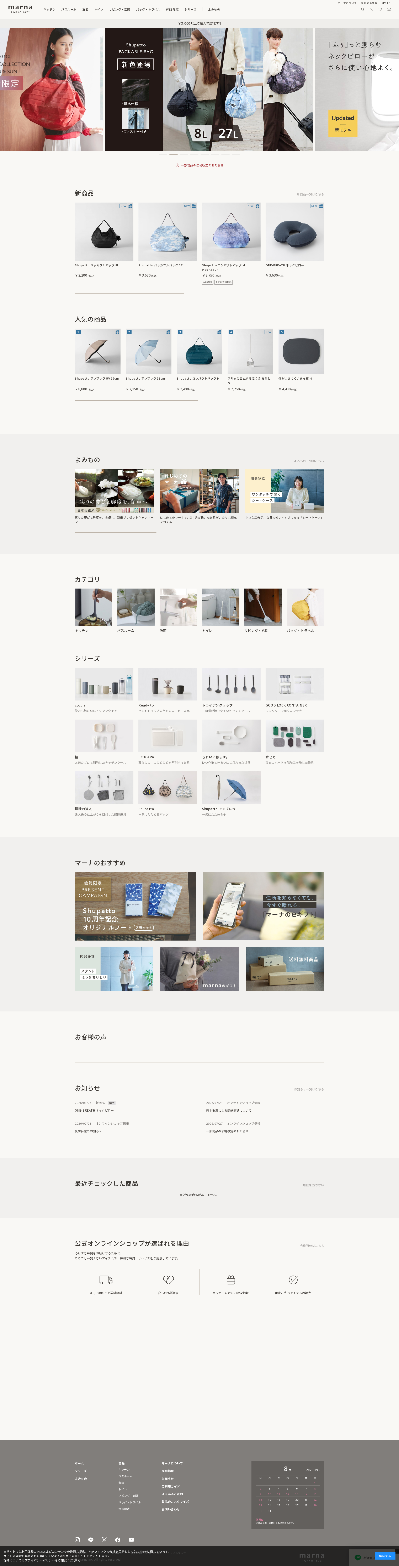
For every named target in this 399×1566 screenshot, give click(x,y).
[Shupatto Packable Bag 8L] (104, 232)
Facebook (117, 1540)
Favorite (380, 9)
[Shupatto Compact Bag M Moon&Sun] (231, 232)
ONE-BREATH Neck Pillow (285, 265)
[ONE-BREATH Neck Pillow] (295, 232)
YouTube (131, 1540)
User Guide (182, 1486)
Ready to (146, 717)
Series (223, 9)
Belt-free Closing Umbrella (224, 829)
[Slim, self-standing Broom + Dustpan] (250, 351)
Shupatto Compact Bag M (196, 378)
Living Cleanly (213, 773)
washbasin (90, 9)
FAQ (177, 1494)
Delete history (313, 1210)
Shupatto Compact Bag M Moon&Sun (230, 265)
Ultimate (82, 773)
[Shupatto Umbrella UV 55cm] (98, 351)
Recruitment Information (194, 1471)
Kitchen (49, 9)
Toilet (108, 9)
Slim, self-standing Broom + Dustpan (249, 380)
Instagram (77, 1539)
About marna (330, 3)
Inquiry (179, 1509)
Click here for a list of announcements (295, 1114)
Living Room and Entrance (139, 9)
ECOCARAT (147, 773)
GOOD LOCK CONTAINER (286, 717)
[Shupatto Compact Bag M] (199, 351)
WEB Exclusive (202, 9)
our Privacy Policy (33, 1560)
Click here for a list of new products (297, 194)
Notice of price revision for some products (202, 165)
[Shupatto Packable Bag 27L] (167, 232)
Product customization (192, 1501)
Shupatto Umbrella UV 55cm (96, 378)
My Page (371, 9)
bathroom (68, 9)
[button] (163, 154)
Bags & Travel (175, 9)
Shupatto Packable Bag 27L (159, 265)
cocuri (80, 717)
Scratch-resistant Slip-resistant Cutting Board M (298, 380)
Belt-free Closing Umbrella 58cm (146, 380)
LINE (91, 1540)
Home (79, 1463)
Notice (179, 1478)
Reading (246, 9)
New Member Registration (360, 3)
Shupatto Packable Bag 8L (95, 265)
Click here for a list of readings (301, 468)
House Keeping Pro (91, 829)
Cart (389, 9)
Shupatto (146, 829)
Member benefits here (307, 1271)
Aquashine (274, 773)
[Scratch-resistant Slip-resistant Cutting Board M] (301, 351)
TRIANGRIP (211, 717)
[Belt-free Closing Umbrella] (148, 351)
